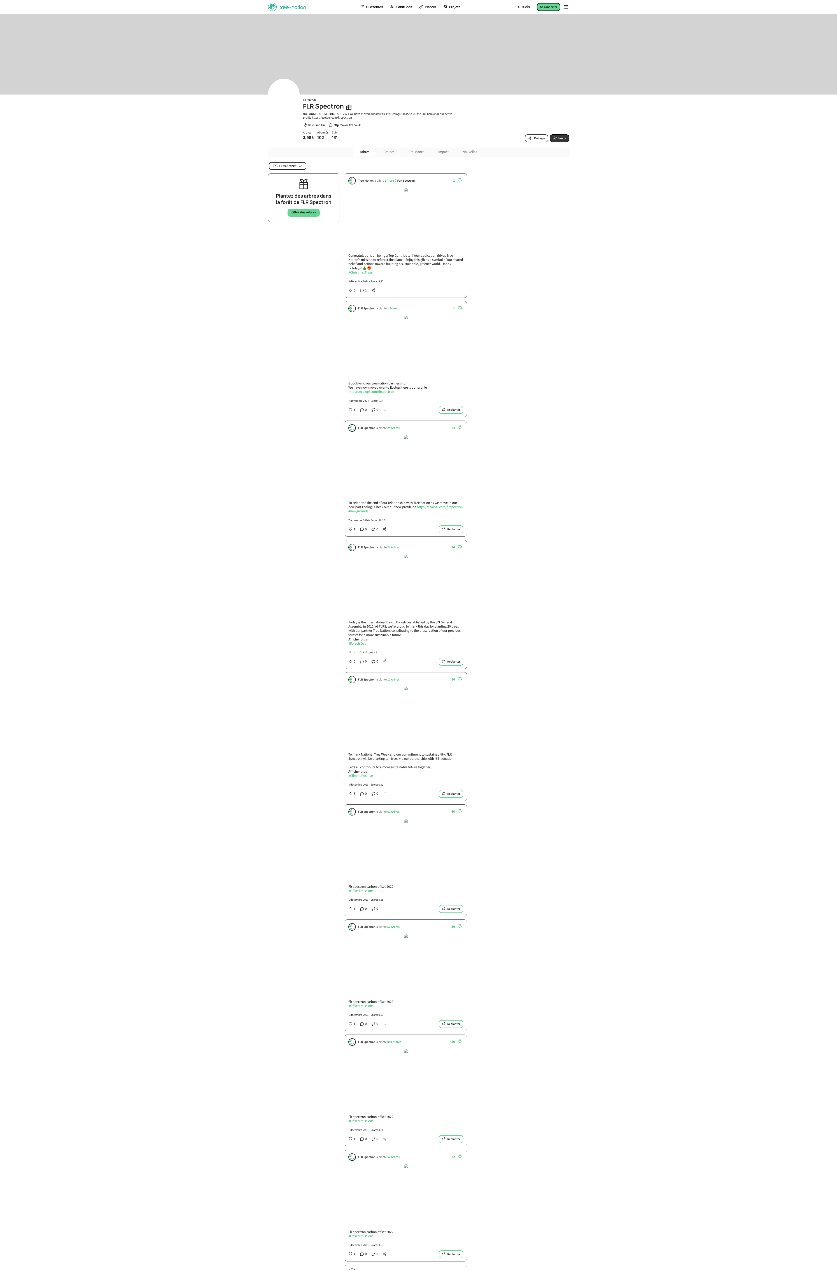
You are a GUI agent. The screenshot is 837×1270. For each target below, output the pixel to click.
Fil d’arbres (374, 7)
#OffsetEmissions (361, 891)
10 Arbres (393, 680)
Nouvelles (470, 152)
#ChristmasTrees (360, 272)
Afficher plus (357, 639)
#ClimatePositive (360, 776)
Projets (454, 7)
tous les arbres (284, 165)
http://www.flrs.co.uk (347, 125)
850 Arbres (394, 1042)
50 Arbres (393, 927)
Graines (388, 152)
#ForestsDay (357, 643)
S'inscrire (524, 7)
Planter (430, 7)
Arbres (364, 152)
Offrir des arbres (303, 212)
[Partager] (373, 290)
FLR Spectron (406, 181)
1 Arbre (389, 181)
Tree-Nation (366, 181)
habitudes (404, 7)
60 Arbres (393, 812)
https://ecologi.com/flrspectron (371, 392)
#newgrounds (358, 511)
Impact (443, 152)
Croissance (416, 152)
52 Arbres (393, 1157)
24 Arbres (393, 428)
